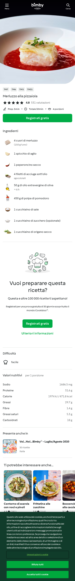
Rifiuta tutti (38, 564)
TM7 (6, 89)
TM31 (30, 89)
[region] (37, 546)
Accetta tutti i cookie (37, 574)
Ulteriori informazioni (37, 333)
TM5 (21, 89)
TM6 (14, 89)
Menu (7, 9)
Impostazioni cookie (37, 554)
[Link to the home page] (37, 6)
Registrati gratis (37, 118)
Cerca (68, 9)
